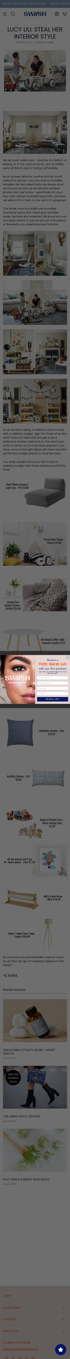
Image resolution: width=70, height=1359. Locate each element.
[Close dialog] (67, 657)
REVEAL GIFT (52, 699)
